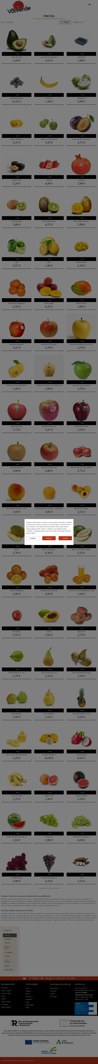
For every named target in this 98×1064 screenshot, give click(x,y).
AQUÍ (41, 526)
